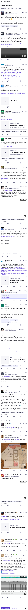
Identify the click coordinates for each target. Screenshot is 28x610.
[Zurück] (1, 1)
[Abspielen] (3, 56)
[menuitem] (14, 53)
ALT (25, 216)
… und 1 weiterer (4, 414)
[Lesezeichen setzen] (20, 29)
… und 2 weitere (4, 503)
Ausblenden (23, 49)
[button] (14, 53)
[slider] (14, 54)
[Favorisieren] (14, 29)
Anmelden (14, 608)
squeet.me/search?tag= (7, 75)
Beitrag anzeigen (6, 297)
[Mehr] (26, 29)
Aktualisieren (4, 253)
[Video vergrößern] (22, 56)
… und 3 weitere (4, 221)
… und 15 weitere (22, 131)
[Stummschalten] (5, 56)
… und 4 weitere (14, 322)
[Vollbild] (25, 56)
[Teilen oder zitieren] (8, 29)
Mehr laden (14, 601)
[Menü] (25, 608)
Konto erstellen (5, 608)
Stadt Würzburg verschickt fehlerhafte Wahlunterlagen (13, 46)
